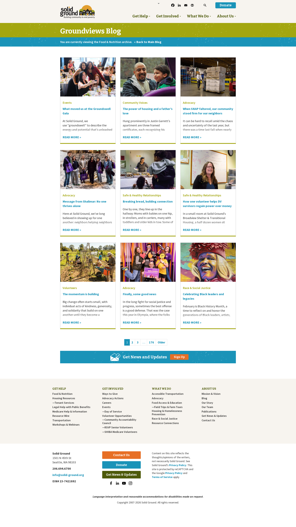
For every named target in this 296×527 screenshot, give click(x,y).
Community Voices (135, 103)
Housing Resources (63, 398)
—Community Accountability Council (119, 421)
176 (152, 342)
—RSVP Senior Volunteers (117, 427)
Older (161, 342)
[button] (205, 5)
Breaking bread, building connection (148, 201)
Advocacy (189, 103)
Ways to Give (110, 394)
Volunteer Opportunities (117, 416)
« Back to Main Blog (147, 42)
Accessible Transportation (167, 394)
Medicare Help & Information (69, 411)
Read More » (72, 137)
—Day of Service (112, 411)
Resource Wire (60, 416)
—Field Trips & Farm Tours (167, 407)
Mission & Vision (211, 394)
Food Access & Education (167, 402)
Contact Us (208, 420)
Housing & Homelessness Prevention (167, 412)
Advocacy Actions (112, 398)
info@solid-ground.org (68, 475)
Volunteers (70, 288)
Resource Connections (165, 423)
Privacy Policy (177, 465)
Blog (204, 398)
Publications (209, 411)
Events (67, 103)
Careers (106, 402)
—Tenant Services (63, 402)
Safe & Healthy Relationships (142, 195)
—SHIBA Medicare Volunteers (119, 432)
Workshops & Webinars (66, 424)
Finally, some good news (140, 294)
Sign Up (179, 357)
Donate (121, 465)
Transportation (61, 420)
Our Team (207, 407)
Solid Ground (82, 11)
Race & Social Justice (196, 288)
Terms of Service (162, 477)
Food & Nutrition (62, 394)
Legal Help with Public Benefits (71, 407)
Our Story (207, 402)
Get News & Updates (214, 416)
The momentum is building (81, 294)
